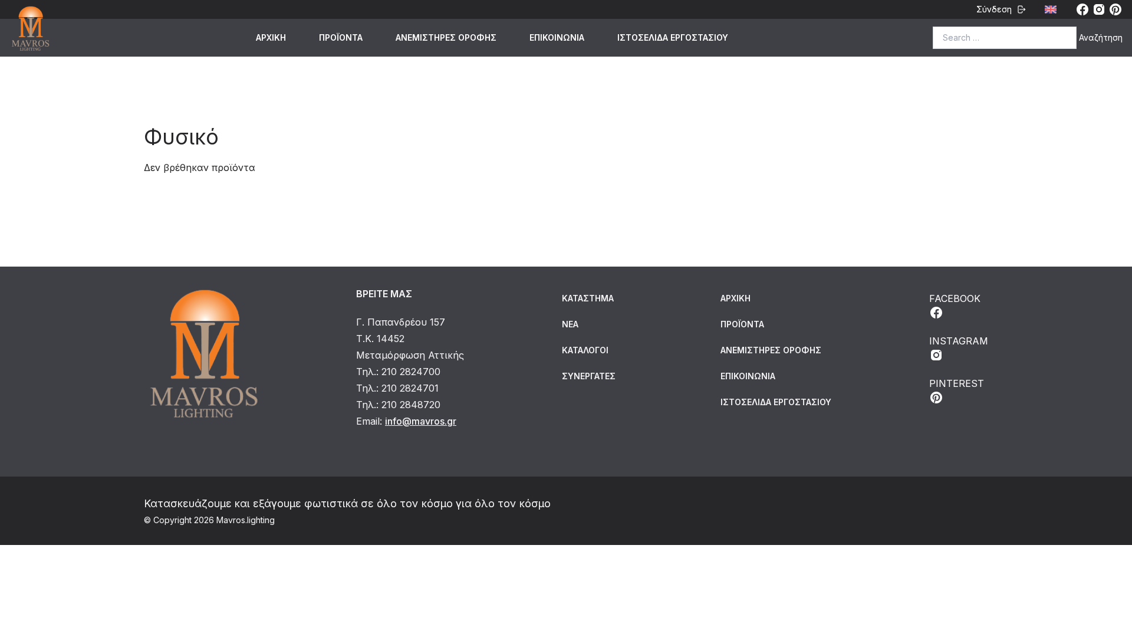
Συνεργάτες (589, 376)
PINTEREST (956, 383)
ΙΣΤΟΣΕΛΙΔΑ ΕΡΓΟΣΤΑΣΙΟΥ (672, 37)
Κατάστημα (588, 298)
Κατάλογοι (585, 350)
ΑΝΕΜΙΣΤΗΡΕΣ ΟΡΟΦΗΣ (446, 37)
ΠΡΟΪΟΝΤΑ (341, 37)
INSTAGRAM (958, 341)
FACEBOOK (954, 298)
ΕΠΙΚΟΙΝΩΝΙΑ (556, 37)
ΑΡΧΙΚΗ (271, 37)
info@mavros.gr (420, 421)
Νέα (570, 324)
